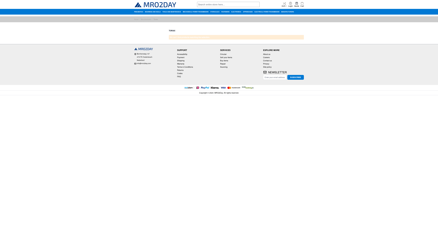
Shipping (180, 60)
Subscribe (295, 77)
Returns (180, 70)
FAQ (179, 76)
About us (266, 54)
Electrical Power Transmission (266, 12)
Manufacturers (287, 12)
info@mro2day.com (144, 63)
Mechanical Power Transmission (196, 12)
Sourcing (223, 67)
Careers (266, 57)
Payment (180, 57)
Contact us (267, 60)
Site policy (267, 67)
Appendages (248, 12)
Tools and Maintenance (171, 12)
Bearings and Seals (153, 12)
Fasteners (225, 12)
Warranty (180, 63)
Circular (223, 54)
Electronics (236, 12)
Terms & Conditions (185, 67)
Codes (179, 73)
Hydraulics (214, 12)
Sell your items (226, 57)
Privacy (266, 63)
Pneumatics (138, 12)
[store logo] (155, 5)
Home (136, 19)
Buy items (224, 60)
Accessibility (182, 54)
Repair (223, 63)
